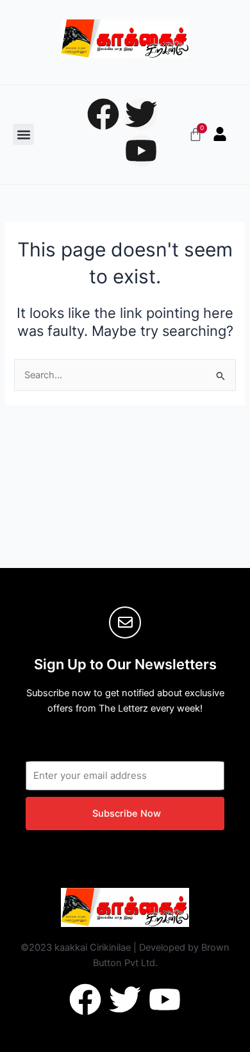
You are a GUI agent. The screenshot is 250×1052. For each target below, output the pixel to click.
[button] (23, 134)
